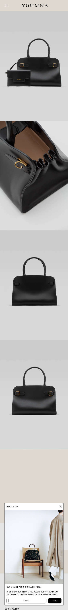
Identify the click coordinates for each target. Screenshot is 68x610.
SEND (54, 600)
